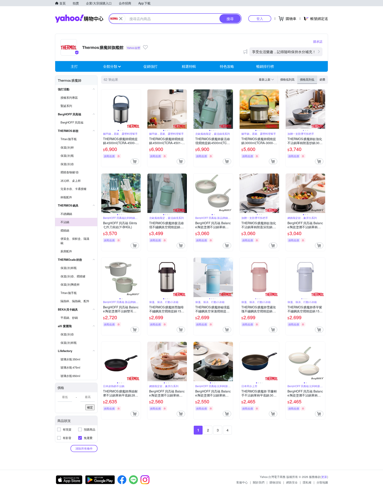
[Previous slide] (104, 109)
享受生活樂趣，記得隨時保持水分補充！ (284, 51)
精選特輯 (189, 66)
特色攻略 (227, 66)
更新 (324, 477)
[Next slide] (138, 109)
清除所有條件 (84, 448)
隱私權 (307, 482)
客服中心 (242, 482)
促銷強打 (150, 66)
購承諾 (317, 41)
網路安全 (292, 482)
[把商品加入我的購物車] (135, 161)
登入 (259, 18)
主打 (74, 66)
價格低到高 (287, 79)
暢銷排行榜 (265, 66)
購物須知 (275, 482)
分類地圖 (322, 482)
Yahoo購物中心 (79, 18)
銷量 (322, 79)
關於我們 (258, 482)
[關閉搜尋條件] (120, 18)
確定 (90, 407)
